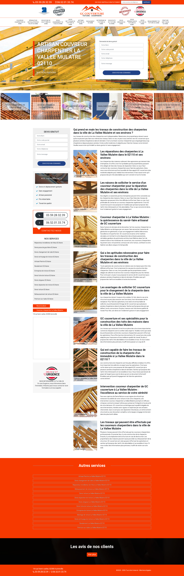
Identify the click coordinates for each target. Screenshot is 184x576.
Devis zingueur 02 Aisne (121, 22)
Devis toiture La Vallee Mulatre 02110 (92, 493)
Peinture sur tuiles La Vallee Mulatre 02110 (92, 527)
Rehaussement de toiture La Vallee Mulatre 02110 (92, 489)
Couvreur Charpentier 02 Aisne (20, 22)
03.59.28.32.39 (43, 2)
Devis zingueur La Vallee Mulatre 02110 (92, 502)
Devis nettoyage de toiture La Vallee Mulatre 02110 (92, 519)
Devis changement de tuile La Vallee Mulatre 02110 (92, 480)
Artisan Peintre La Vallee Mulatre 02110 (92, 476)
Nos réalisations (46, 72)
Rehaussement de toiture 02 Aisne (154, 22)
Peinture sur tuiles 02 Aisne (165, 22)
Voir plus (92, 554)
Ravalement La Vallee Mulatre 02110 (92, 523)
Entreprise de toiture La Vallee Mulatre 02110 (92, 510)
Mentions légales (145, 570)
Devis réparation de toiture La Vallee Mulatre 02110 (92, 498)
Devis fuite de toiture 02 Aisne (112, 22)
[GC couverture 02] (92, 11)
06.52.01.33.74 (64, 2)
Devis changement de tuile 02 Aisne (58, 22)
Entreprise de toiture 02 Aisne (101, 22)
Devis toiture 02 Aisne (142, 22)
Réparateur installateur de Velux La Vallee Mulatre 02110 (92, 485)
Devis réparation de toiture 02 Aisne (132, 22)
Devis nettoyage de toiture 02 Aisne (70, 22)
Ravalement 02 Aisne (90, 22)
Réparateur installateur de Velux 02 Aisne (33, 22)
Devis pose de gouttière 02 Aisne (45, 22)
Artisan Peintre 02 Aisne (80, 22)
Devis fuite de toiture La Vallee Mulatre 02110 (92, 506)
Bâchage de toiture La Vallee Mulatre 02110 (92, 515)
